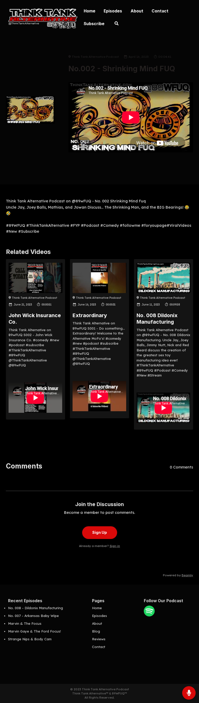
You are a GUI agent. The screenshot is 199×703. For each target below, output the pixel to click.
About (137, 11)
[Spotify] (149, 615)
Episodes (113, 11)
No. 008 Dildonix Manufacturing (157, 318)
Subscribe (94, 23)
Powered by (178, 575)
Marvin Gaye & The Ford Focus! (34, 631)
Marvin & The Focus (24, 623)
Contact (160, 11)
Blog (96, 631)
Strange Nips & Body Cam (30, 639)
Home (89, 11)
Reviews (98, 639)
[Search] (117, 24)
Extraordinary (90, 315)
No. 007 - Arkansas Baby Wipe (33, 616)
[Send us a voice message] (189, 693)
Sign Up (99, 532)
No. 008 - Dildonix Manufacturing (35, 608)
